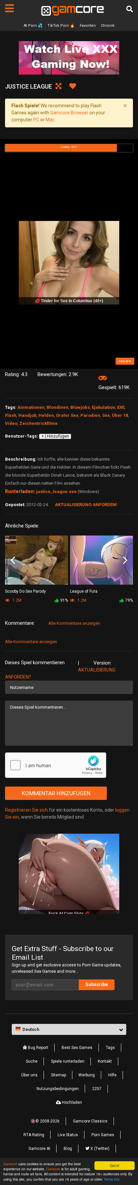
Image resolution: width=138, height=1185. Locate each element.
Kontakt (105, 1061)
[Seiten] (9, 8)
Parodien (90, 415)
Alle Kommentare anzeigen (74, 623)
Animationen (31, 407)
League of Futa (83, 591)
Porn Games (102, 1135)
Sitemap (58, 1075)
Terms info (112, 1179)
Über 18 (120, 415)
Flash (10, 415)
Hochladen (71, 1102)
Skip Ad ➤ (125, 361)
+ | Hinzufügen (55, 436)
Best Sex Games (77, 1047)
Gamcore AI (39, 1148)
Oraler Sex (67, 415)
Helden (46, 415)
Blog (68, 1148)
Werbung (86, 1075)
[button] (69, 1029)
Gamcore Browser (69, 112)
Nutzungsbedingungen (58, 1088)
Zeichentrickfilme (38, 423)
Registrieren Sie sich (26, 810)
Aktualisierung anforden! (86, 504)
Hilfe (112, 1075)
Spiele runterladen (67, 1061)
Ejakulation (103, 407)
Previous (13, 561)
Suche (32, 1061)
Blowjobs (80, 407)
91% (64, 600)
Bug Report (37, 1047)
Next (125, 561)
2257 (96, 1088)
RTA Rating (33, 1135)
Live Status (68, 1135)
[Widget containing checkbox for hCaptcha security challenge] (55, 765)
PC (36, 119)
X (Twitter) (99, 1148)
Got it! (114, 1165)
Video (11, 423)
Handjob (27, 415)
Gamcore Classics (90, 1121)
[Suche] (129, 9)
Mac (50, 119)
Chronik (108, 25)
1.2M (81, 600)
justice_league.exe (56, 491)
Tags (110, 1047)
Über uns (29, 1075)
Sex (106, 415)
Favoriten (88, 25)
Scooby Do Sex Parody (25, 591)
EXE (121, 407)
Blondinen (57, 407)
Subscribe (96, 984)
